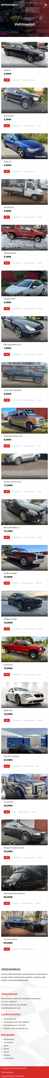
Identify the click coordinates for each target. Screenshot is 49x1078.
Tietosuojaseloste (7, 1072)
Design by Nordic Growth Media (12, 1076)
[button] (46, 5)
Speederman (9, 4)
